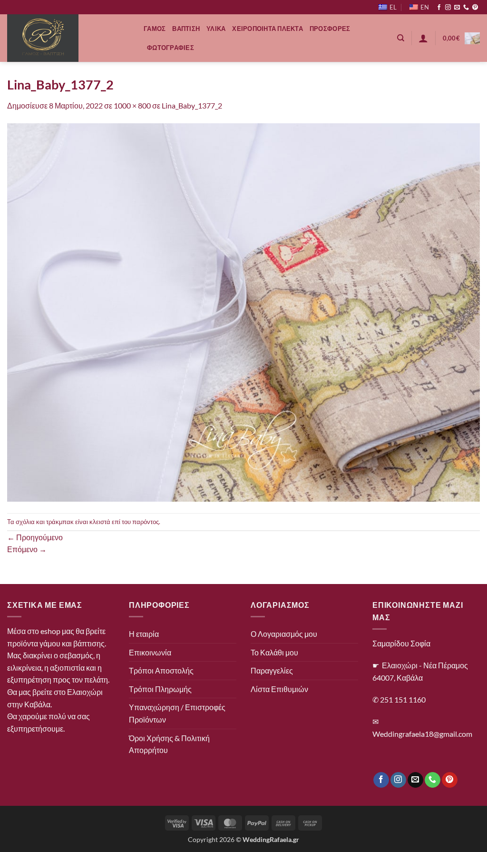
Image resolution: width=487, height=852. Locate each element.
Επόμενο (27, 549)
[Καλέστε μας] (466, 7)
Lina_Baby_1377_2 (192, 105)
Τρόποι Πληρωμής (160, 688)
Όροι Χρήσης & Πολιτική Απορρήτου (169, 744)
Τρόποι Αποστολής (161, 670)
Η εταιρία (144, 633)
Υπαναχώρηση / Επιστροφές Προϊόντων (177, 713)
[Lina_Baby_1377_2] (243, 311)
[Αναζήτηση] (400, 38)
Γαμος (155, 28)
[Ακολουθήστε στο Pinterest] (475, 7)
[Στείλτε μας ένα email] (457, 7)
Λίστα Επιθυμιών (279, 688)
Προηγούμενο (35, 537)
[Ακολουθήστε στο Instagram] (448, 7)
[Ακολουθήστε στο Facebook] (439, 7)
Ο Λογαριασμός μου (284, 633)
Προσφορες (330, 28)
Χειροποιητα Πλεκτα (267, 28)
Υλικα (215, 28)
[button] (423, 38)
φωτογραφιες (170, 47)
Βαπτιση (186, 28)
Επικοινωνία (150, 652)
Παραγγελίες (272, 670)
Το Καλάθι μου (274, 652)
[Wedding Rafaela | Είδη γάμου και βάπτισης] (68, 38)
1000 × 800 (132, 105)
